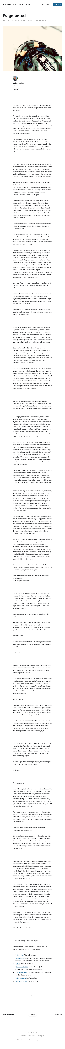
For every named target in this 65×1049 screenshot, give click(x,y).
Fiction (16, 89)
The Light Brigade (21, 972)
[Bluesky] (31, 1032)
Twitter (23, 1036)
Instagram (41, 1036)
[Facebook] (28, 1032)
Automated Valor (21, 978)
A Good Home (20, 955)
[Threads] (34, 1032)
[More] (33, 4)
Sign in (48, 4)
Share (32, 1014)
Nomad (18, 964)
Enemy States (20, 958)
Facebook (31, 1036)
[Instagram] (36, 1032)
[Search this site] (43, 4)
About (28, 4)
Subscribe (57, 4)
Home (21, 4)
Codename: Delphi (22, 967)
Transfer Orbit (10, 4)
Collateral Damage (21, 981)
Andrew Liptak (18, 83)
